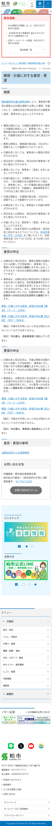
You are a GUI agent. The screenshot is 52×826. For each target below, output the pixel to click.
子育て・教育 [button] (9, 644)
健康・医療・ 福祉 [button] (11, 651)
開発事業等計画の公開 (36, 63)
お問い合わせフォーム (26, 490)
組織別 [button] (9, 694)
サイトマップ (10, 802)
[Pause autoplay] (19, 546)
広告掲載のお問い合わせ (39, 712)
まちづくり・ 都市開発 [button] (13, 665)
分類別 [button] (9, 621)
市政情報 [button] (7, 679)
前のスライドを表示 (1, 11)
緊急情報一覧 (26, 50)
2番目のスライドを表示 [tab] (32, 546)
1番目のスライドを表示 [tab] (27, 546)
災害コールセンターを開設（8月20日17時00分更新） (26, 41)
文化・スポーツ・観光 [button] (13, 658)
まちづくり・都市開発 (17, 63)
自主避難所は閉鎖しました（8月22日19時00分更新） (26, 27)
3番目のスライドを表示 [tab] (35, 584)
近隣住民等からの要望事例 (15, 453)
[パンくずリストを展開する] (48, 63)
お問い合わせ (9, 794)
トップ (4, 63)
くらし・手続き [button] (10, 637)
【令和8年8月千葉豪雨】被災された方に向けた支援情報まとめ (26, 34)
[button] (32, 4)
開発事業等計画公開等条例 (15, 102)
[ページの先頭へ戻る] (43, 734)
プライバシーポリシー (14, 815)
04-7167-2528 (24, 481)
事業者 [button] (6, 686)
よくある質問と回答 (12, 789)
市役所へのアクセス (12, 780)
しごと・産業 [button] (9, 672)
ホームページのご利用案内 (16, 809)
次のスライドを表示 (50, 11)
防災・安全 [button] (8, 630)
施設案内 (7, 785)
